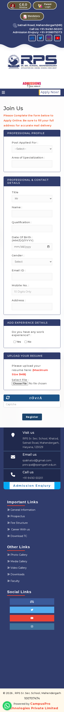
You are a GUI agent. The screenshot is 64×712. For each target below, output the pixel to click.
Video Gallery (18, 567)
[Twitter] (32, 610)
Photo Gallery (18, 554)
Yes (18, 341)
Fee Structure (19, 522)
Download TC (18, 536)
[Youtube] (32, 618)
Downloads (17, 574)
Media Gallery (18, 561)
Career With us (20, 529)
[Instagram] (32, 626)
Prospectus (17, 516)
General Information (22, 509)
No (29, 341)
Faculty (15, 581)
